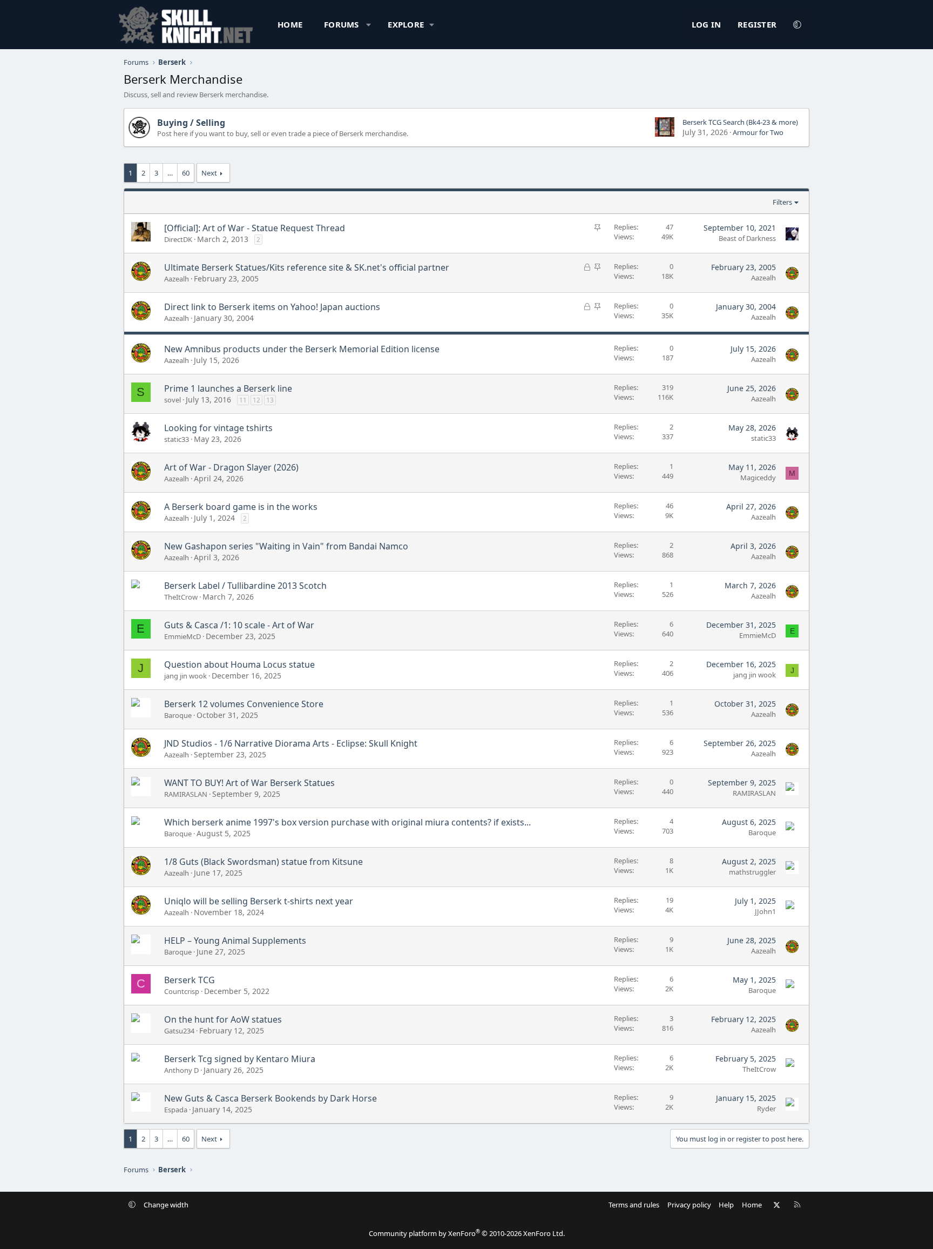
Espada (175, 1109)
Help (726, 1205)
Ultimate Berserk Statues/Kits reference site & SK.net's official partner (306, 267)
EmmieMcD (182, 636)
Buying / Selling (191, 123)
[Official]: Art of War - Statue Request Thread (254, 228)
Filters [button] (782, 202)
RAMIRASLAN (185, 794)
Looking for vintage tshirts (218, 428)
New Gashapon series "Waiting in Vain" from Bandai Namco (286, 546)
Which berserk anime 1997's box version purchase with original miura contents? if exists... (347, 822)
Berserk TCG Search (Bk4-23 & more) (740, 122)
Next (209, 173)
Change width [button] (166, 1205)
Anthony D (181, 1070)
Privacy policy (689, 1205)
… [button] (170, 173)
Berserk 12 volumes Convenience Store (243, 704)
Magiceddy (758, 477)
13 (270, 400)
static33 (176, 439)
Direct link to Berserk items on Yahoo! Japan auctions (272, 307)
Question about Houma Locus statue (239, 664)
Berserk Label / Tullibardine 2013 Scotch (245, 586)
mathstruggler (752, 872)
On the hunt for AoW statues (223, 1019)
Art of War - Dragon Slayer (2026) (231, 467)
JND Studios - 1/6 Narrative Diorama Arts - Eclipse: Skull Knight (290, 743)
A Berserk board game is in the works (240, 507)
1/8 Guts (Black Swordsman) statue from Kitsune (263, 862)
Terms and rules (634, 1205)
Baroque (178, 715)
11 (243, 400)
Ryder (766, 1108)
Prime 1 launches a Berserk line (228, 388)
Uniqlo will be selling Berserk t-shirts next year (258, 901)
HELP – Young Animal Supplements (235, 940)
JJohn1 (765, 911)
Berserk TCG (189, 980)
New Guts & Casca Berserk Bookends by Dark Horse (270, 1098)
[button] (368, 24)
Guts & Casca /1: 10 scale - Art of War (239, 625)
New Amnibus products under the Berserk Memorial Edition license (302, 349)
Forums (341, 24)
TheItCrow (181, 597)
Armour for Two (758, 132)
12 (256, 400)
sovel (172, 400)
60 (186, 173)
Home (290, 24)
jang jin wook (185, 676)
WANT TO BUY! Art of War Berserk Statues (249, 783)
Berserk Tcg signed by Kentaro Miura (239, 1059)
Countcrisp (181, 991)
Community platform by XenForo (467, 1233)
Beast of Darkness (747, 238)
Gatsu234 (179, 1031)
